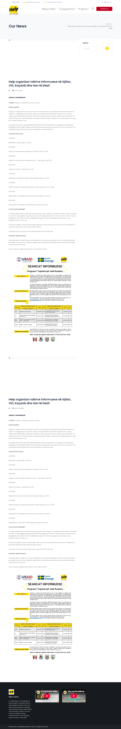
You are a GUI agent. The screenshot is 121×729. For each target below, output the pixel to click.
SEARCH (107, 48)
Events (17, 90)
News (20, 90)
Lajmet (17, 408)
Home (108, 24)
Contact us (104, 9)
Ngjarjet (21, 408)
